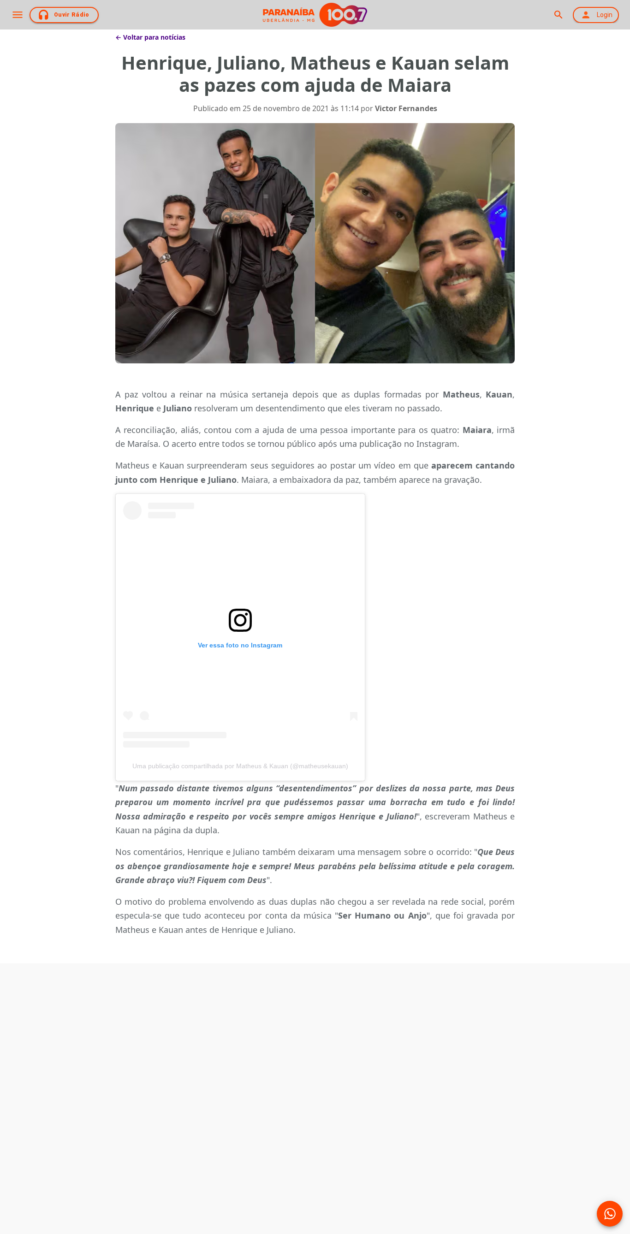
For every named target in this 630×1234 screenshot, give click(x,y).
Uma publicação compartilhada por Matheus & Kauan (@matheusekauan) (240, 766)
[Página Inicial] (315, 15)
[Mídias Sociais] (610, 1214)
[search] (558, 15)
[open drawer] (18, 15)
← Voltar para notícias (150, 37)
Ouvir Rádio (71, 15)
